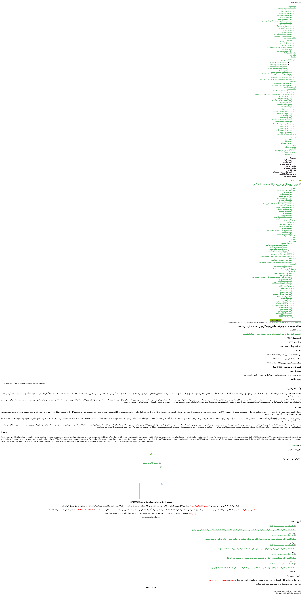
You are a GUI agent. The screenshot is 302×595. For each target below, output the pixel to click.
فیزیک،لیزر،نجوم (286, 106)
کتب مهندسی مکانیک (285, 98)
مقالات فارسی (291, 89)
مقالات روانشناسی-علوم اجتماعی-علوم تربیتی (277, 21)
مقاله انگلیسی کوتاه (289, 53)
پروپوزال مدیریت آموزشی (278, 66)
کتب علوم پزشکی (286, 117)
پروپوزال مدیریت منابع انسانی (277, 68)
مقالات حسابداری (286, 11)
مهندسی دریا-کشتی (285, 132)
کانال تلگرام (292, 149)
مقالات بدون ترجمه (290, 38)
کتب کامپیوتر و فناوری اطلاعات (282, 100)
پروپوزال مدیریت (286, 60)
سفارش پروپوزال (290, 147)
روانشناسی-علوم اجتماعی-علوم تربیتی (279, 47)
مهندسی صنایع (287, 45)
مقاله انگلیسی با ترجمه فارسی (286, 8)
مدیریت (289, 40)
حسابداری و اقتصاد (286, 42)
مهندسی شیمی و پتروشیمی (283, 36)
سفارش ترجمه (291, 145)
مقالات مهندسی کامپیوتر (284, 25)
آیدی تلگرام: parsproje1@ (283, 150)
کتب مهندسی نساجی (285, 128)
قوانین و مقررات (286, 143)
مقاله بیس (293, 55)
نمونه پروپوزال (291, 58)
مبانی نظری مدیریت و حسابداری (281, 77)
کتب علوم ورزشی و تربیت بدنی (282, 119)
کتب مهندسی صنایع (285, 96)
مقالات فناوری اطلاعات (284, 26)
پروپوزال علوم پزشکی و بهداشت (281, 72)
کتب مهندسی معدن (285, 124)
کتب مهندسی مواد (286, 126)
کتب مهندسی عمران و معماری (282, 123)
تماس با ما (288, 139)
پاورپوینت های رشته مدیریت (283, 83)
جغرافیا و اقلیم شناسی (284, 104)
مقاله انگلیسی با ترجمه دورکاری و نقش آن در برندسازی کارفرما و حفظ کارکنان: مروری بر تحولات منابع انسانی (255, 549)
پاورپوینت (293, 81)
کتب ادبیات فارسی (286, 107)
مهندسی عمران (286, 32)
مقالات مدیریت (287, 9)
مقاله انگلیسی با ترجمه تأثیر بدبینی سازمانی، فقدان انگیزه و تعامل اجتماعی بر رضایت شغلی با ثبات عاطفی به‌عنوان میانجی (250, 539)
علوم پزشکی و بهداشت (284, 51)
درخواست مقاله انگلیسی (288, 152)
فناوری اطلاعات (287, 49)
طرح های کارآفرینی (290, 87)
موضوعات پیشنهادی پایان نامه (286, 134)
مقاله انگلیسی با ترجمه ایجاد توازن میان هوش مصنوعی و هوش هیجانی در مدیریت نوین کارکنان (261, 558)
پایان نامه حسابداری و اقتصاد (282, 91)
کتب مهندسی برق (286, 102)
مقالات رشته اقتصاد (285, 13)
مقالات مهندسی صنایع (285, 19)
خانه (299, 322)
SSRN (294, 445)
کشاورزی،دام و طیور (285, 28)
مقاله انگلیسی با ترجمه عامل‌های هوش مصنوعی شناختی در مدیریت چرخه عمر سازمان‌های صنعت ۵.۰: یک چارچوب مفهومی (250, 567)
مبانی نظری (292, 75)
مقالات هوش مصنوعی (284, 15)
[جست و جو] (300, 2)
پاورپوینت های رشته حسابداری (282, 85)
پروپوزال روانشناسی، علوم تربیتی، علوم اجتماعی (276, 74)
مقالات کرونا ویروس (285, 17)
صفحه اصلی (292, 6)
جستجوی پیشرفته (290, 154)
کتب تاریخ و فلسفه (286, 109)
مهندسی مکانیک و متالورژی (283, 34)
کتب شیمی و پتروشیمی (284, 113)
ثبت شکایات (288, 141)
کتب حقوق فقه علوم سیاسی (282, 111)
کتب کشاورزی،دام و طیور (283, 121)
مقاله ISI (293, 57)
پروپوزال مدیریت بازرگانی (278, 64)
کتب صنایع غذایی (286, 115)
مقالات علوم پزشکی (285, 23)
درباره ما (293, 137)
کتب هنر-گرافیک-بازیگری (284, 130)
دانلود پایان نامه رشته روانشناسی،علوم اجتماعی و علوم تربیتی (272, 94)
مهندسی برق (287, 30)
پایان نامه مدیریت (286, 92)
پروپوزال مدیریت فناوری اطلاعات (276, 62)
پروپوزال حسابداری (285, 70)
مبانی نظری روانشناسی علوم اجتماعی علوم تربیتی (275, 79)
